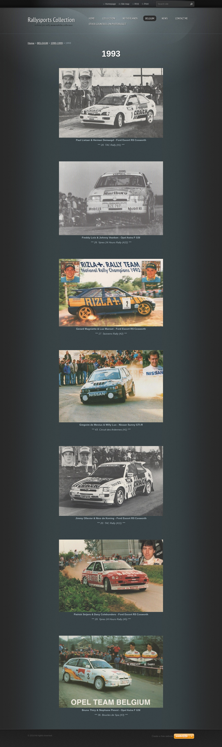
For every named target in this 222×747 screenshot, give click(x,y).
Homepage (110, 4)
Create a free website (162, 736)
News (165, 18)
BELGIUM (149, 18)
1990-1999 (57, 43)
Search (191, 4)
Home (92, 18)
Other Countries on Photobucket (107, 24)
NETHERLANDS (130, 18)
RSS (137, 4)
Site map (125, 4)
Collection (109, 18)
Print (146, 4)
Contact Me (181, 18)
